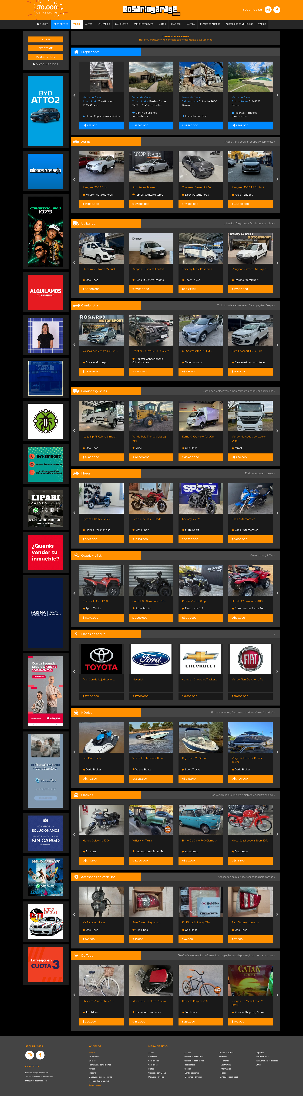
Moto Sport (92, 530)
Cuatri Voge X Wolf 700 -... (248, 601)
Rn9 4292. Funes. (146, 101)
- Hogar (222, 1073)
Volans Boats (93, 769)
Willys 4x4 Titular (93, 840)
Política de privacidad (99, 1081)
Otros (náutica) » (265, 712)
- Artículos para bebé (228, 1077)
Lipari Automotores (147, 194)
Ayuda (92, 1069)
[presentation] (74, 95)
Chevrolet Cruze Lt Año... (147, 187)
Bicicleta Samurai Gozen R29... (250, 1001)
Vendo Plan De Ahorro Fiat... (199, 679)
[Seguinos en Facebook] (276, 9)
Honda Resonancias (246, 530)
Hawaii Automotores (98, 1012)
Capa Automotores (194, 519)
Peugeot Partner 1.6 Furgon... (200, 269)
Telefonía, (184, 955)
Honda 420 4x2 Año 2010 (197, 601)
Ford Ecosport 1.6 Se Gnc (197, 351)
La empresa (94, 1056)
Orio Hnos (240, 362)
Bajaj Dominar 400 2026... (247, 519)
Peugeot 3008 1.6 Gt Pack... (199, 187)
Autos (151, 1052)
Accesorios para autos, (231, 876)
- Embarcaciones (191, 1073)
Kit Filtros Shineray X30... (147, 922)
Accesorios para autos (193, 1056)
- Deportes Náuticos (193, 1077)
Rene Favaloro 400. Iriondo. (249, 101)
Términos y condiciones (100, 1065)
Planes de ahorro (156, 1077)
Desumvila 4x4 (144, 608)
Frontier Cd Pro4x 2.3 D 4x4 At (101, 351)
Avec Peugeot (193, 194)
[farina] (45, 613)
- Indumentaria (262, 1056)
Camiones (152, 1065)
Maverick (88, 679)
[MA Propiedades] (45, 552)
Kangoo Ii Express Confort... (99, 269)
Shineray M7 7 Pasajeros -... (148, 269)
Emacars (239, 280)
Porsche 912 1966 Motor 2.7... (249, 840)
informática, (212, 955)
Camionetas (153, 1061)
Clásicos (187, 1052)
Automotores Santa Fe (198, 608)
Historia (92, 1073)
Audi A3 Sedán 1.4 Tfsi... (246, 187)
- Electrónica (225, 1065)
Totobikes (141, 1012)
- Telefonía (224, 1061)
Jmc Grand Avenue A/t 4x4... (249, 351)
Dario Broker (192, 769)
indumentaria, (258, 955)
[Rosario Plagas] (45, 421)
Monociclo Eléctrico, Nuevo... (100, 1001)
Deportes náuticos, (243, 712)
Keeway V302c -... (143, 519)
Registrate (46, 48)
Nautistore (241, 769)
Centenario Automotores (200, 362)
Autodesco (142, 851)
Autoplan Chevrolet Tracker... (149, 679)
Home (92, 1052)
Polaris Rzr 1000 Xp (144, 601)
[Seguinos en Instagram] (268, 9)
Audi (237, 194)
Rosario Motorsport (196, 280)
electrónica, (197, 955)
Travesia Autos (144, 362)
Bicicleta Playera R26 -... (146, 1001)
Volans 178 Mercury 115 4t (98, 758)
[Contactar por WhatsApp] (45, 171)
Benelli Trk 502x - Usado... (98, 519)
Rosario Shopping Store (199, 1012)
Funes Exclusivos (244, 851)
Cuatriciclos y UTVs (157, 1073)
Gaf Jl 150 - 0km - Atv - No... (99, 601)
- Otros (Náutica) (226, 1052)
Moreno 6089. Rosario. (199, 101)
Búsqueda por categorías (100, 1077)
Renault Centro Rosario (99, 280)
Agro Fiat (237, 679)
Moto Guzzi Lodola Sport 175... (200, 840)
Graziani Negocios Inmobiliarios (194, 114)
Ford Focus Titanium (95, 187)
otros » (271, 955)
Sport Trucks (143, 280)
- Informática (225, 1069)
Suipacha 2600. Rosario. (100, 101)
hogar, (224, 955)
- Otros (258, 1065)
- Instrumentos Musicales (266, 1061)
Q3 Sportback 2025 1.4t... (147, 351)
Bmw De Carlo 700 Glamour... (150, 840)
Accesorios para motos (259, 876)
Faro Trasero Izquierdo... (97, 922)
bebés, (232, 955)
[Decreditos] (45, 770)
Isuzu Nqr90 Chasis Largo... (248, 436)
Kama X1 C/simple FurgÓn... (149, 436)
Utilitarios (152, 1056)
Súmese (92, 1061)
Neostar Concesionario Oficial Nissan (98, 360)
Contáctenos (95, 1085)
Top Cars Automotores (99, 194)
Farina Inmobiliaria (96, 116)
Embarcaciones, (221, 712)
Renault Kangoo (242, 269)
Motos (151, 1069)
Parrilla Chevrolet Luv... (245, 922)
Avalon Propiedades (246, 116)
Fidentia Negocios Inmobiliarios (145, 114)
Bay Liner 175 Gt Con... (145, 758)
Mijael (89, 448)
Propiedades (189, 1065)
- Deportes (259, 1052)
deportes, (243, 955)
